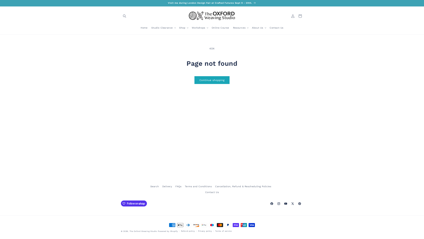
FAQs (178, 186)
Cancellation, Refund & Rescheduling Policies (243, 186)
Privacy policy (205, 231)
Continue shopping (212, 80)
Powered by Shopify (168, 231)
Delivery (167, 186)
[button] (124, 16)
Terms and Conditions (198, 186)
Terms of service (223, 231)
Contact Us (212, 192)
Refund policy (188, 231)
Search (154, 186)
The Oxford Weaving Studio (143, 231)
